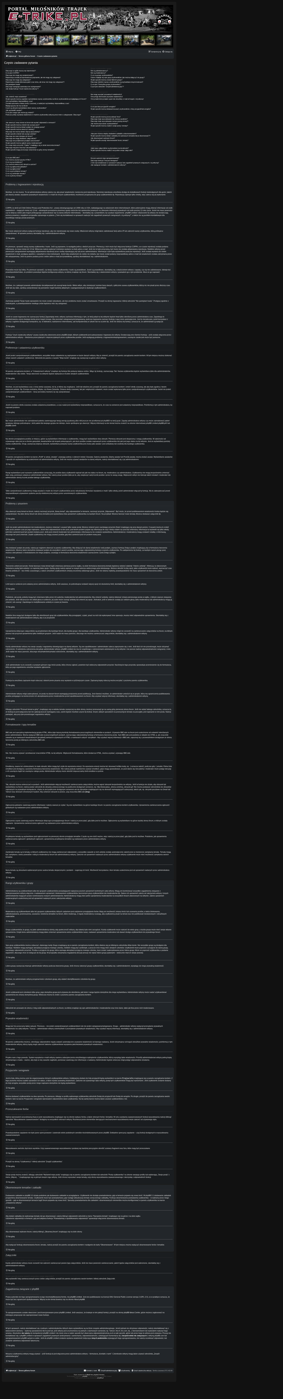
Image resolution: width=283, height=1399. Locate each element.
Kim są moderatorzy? (98, 73)
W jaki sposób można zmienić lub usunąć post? (23, 125)
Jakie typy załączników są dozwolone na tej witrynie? (110, 148)
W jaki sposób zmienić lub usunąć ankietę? (21, 134)
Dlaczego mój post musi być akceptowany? (21, 147)
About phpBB (79, 1299)
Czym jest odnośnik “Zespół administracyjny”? (107, 86)
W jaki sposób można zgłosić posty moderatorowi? (24, 143)
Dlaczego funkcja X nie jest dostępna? (104, 160)
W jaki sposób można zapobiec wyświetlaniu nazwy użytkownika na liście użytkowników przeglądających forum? (46, 99)
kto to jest (46, 1331)
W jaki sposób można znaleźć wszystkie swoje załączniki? (112, 150)
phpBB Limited (76, 1297)
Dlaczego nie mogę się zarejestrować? (19, 75)
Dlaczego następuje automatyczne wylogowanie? (23, 86)
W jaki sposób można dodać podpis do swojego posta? (25, 127)
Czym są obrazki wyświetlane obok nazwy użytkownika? (26, 108)
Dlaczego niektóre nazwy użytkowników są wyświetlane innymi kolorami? (117, 82)
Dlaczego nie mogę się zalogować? (18, 80)
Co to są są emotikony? (14, 162)
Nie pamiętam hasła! (13, 84)
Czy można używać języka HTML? (18, 160)
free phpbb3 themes (97, 1374)
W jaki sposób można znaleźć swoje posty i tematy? (109, 126)
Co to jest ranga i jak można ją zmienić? (20, 112)
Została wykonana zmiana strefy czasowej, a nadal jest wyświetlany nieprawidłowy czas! (37, 103)
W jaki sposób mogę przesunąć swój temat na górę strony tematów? (30, 150)
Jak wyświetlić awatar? (14, 110)
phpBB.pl (162, 423)
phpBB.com (10, 426)
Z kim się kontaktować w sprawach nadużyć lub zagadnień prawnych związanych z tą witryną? (125, 163)
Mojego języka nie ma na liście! (17, 106)
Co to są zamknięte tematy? (16, 173)
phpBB (85, 1376)
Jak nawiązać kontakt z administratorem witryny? (108, 165)
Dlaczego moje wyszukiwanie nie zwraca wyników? (109, 119)
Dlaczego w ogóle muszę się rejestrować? (21, 71)
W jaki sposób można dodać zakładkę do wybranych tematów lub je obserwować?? (120, 136)
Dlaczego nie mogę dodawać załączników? (21, 138)
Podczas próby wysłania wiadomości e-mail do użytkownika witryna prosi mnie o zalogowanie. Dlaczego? (43, 115)
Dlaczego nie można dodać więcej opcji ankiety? (23, 132)
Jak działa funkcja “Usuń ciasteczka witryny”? (22, 89)
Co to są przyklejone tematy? (16, 171)
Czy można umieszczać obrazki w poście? (21, 164)
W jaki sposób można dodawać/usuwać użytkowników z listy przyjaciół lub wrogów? (121, 109)
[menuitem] (18, 51)
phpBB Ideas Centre (132, 1313)
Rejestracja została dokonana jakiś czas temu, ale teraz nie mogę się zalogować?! (35, 82)
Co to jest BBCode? (13, 157)
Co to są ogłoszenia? (13, 169)
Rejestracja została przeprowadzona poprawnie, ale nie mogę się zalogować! (33, 77)
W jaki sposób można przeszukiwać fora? (106, 117)
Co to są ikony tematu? (14, 176)
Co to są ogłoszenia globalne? (16, 167)
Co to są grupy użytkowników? (102, 75)
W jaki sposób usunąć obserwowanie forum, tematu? (109, 140)
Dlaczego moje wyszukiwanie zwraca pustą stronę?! (109, 121)
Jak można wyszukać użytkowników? (104, 123)
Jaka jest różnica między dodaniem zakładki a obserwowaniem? (113, 133)
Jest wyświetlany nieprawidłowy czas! (19, 101)
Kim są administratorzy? (99, 71)
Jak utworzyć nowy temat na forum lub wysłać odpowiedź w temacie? (30, 122)
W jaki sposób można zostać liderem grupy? (106, 80)
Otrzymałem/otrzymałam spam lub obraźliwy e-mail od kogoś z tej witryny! (117, 99)
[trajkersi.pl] (89, 26)
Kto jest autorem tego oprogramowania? (105, 158)
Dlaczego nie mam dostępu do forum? (19, 136)
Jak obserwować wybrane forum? (103, 138)
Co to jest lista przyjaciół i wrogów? (103, 107)
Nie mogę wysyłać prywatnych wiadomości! (106, 94)
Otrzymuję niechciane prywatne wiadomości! (107, 96)
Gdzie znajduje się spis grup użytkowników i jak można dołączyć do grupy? (118, 77)
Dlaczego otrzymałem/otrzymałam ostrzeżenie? (23, 141)
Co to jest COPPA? (12, 73)
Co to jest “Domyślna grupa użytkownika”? (106, 84)
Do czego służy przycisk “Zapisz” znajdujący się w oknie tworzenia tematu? (33, 145)
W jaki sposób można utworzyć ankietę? (20, 129)
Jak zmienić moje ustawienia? (16, 96)
